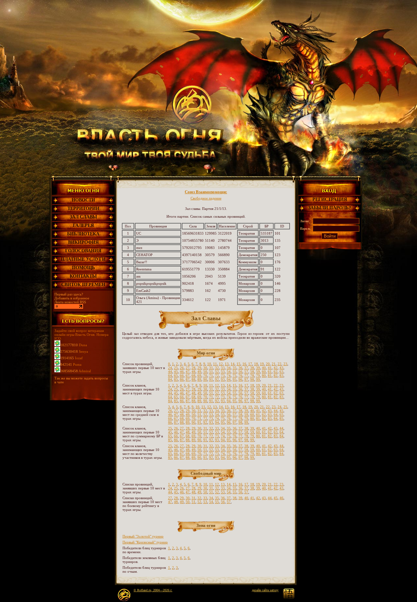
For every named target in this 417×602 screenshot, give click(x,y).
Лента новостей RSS (70, 302)
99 (258, 379)
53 (223, 372)
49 (199, 372)
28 (193, 368)
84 (170, 379)
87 (188, 379)
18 (256, 364)
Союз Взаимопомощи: (206, 192)
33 (223, 368)
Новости (83, 200)
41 (270, 368)
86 (182, 379)
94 (229, 379)
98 (252, 379)
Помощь (83, 267)
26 (182, 368)
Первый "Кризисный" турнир (145, 542)
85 (176, 379)
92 (217, 379)
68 (193, 375)
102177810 (69, 345)
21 (274, 364)
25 (176, 368)
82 (276, 375)
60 (264, 372)
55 (235, 372)
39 (258, 368)
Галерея (83, 225)
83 (281, 375)
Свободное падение (206, 198)
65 (176, 375)
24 (170, 368)
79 (258, 375)
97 (246, 379)
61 (270, 372)
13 (227, 364)
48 (193, 372)
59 (258, 372)
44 (170, 372)
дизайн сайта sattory (265, 590)
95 (235, 379)
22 (279, 364)
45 (176, 372)
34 (229, 368)
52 (217, 372)
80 (264, 375)
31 (211, 368)
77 (246, 375)
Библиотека (83, 233)
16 (244, 364)
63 (281, 372)
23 (285, 364)
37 (246, 368)
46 (182, 372)
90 (205, 379)
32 (217, 368)
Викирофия (83, 242)
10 (209, 364)
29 (199, 368)
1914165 (67, 358)
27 (188, 368)
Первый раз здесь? (68, 294)
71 (211, 375)
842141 (66, 364)
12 (221, 364)
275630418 (69, 351)
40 (264, 368)
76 (240, 375)
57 (246, 372)
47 (188, 372)
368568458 (69, 371)
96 (240, 379)
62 (276, 372)
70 (205, 375)
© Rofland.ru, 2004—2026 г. (153, 590)
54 (229, 372)
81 (270, 375)
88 (193, 379)
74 (229, 375)
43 (281, 368)
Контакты (83, 276)
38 (252, 368)
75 (235, 375)
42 (276, 368)
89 (199, 379)
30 (205, 368)
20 (268, 364)
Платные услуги (83, 259)
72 (217, 375)
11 (215, 364)
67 (188, 375)
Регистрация (329, 199)
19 (262, 364)
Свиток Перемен (83, 284)
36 (240, 368)
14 (233, 364)
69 (199, 375)
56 (240, 372)
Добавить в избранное (71, 298)
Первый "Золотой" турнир (143, 536)
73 (223, 375)
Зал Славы (83, 216)
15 (238, 364)
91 (211, 379)
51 (211, 372)
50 (205, 372)
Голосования (83, 250)
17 (250, 364)
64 (170, 375)
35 (235, 368)
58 (252, 372)
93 (223, 379)
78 (252, 375)
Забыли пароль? (329, 207)
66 (182, 375)
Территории (83, 208)
